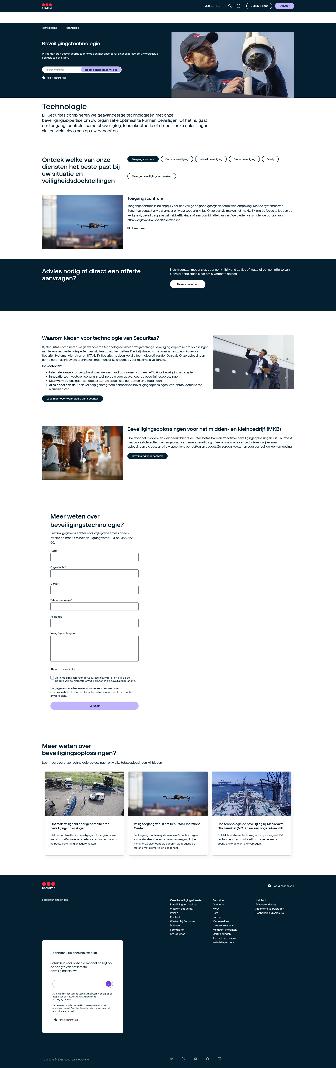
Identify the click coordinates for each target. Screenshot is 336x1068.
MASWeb (175, 925)
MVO (216, 908)
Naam (53, 550)
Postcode (56, 616)
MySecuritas (177, 933)
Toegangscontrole (143, 159)
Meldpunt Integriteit (225, 929)
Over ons (218, 904)
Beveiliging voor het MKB (147, 455)
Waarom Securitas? (182, 908)
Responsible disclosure (269, 912)
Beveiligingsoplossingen (184, 904)
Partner (217, 917)
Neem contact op (187, 284)
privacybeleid (64, 692)
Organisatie (57, 567)
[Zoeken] (230, 6)
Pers (215, 912)
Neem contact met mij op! (101, 69)
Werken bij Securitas (182, 921)
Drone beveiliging (244, 159)
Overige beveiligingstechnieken (152, 176)
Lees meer (138, 228)
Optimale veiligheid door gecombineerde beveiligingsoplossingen (79, 826)
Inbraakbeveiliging (211, 159)
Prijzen (174, 912)
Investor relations (223, 925)
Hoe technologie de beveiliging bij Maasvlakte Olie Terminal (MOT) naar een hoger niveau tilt (251, 826)
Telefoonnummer (60, 600)
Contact (175, 917)
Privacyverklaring (265, 904)
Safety (270, 159)
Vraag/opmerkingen (62, 633)
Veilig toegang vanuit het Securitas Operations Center (167, 826)
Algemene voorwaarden (269, 908)
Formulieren (177, 929)
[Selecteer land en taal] (238, 6)
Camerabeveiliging (176, 159)
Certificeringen (222, 933)
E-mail (54, 583)
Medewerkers (221, 921)
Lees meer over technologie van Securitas (73, 398)
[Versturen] (108, 984)
